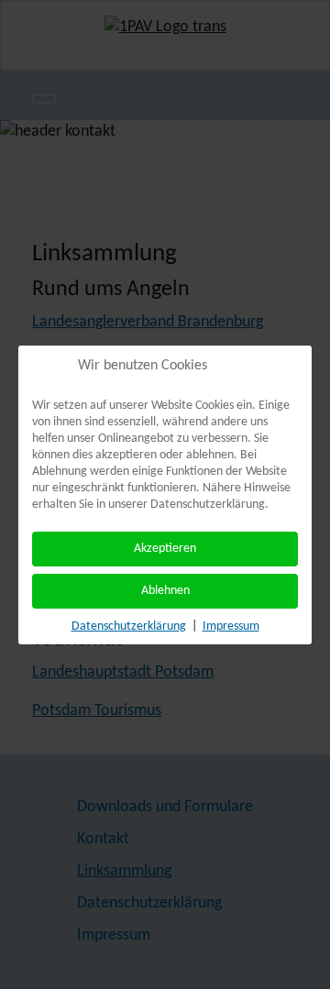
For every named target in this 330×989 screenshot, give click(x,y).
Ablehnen (165, 591)
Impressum (231, 626)
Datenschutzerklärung (129, 626)
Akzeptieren (165, 548)
